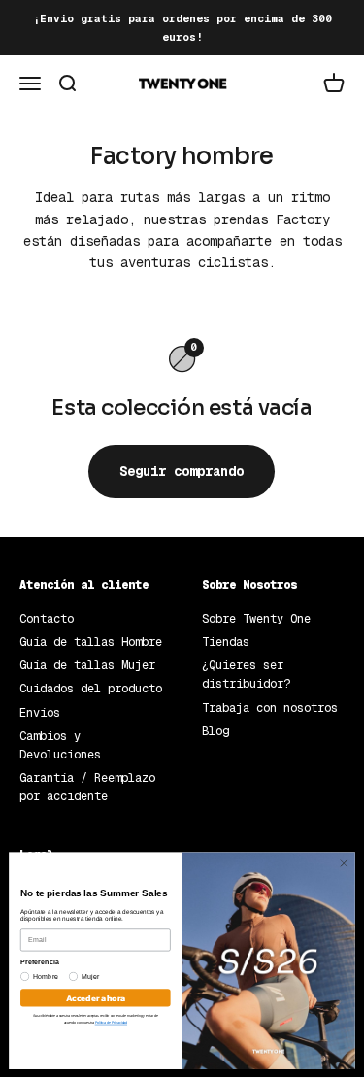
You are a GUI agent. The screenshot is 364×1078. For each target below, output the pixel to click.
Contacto (46, 618)
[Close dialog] (343, 863)
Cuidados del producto (90, 688)
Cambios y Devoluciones (60, 745)
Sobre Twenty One (256, 618)
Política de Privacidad (111, 1023)
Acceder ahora (95, 997)
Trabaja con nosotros (270, 708)
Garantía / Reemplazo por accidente (87, 787)
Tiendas (225, 642)
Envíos (39, 713)
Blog (215, 731)
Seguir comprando (181, 471)
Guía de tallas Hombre (90, 642)
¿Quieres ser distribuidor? (246, 674)
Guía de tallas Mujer (87, 665)
